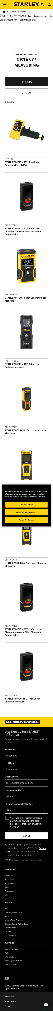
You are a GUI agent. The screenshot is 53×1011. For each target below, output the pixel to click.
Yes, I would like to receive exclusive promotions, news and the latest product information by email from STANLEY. (26, 822)
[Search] (42, 4)
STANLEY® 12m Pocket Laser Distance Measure (25, 299)
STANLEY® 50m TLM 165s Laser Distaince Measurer (22, 700)
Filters (28, 81)
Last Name (10, 763)
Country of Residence (14, 790)
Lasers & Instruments (18, 11)
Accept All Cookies (26, 520)
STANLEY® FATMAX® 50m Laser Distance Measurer (22, 366)
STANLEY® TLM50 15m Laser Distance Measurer (26, 432)
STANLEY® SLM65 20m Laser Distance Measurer (26, 564)
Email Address (11, 777)
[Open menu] (4, 4)
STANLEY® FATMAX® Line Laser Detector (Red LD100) (22, 164)
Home (4, 11)
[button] (7, 978)
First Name (10, 749)
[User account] (49, 4)
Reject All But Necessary (26, 512)
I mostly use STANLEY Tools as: (19, 804)
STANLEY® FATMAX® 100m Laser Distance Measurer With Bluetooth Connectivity (23, 632)
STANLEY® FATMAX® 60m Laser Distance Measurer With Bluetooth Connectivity (23, 231)
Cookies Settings (26, 504)
